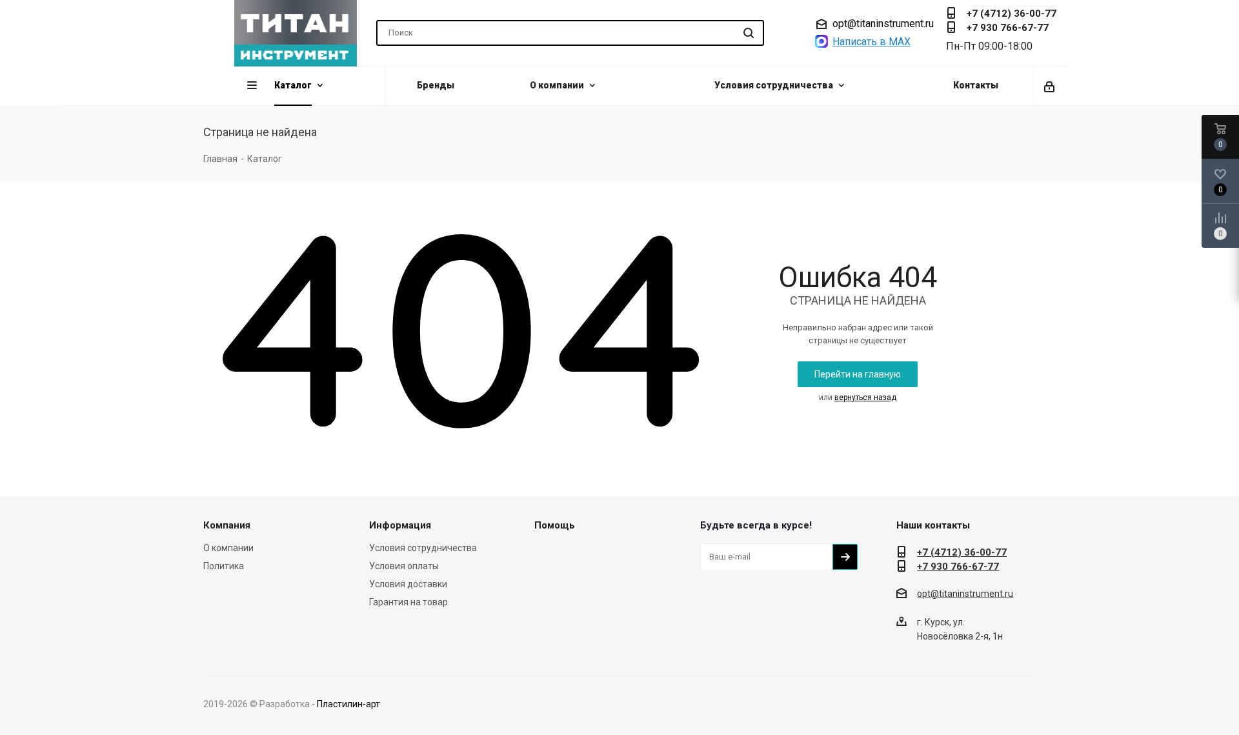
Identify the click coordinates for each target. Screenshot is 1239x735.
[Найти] (748, 33)
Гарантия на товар (408, 602)
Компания (226, 525)
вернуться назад (865, 397)
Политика (223, 566)
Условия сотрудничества (423, 548)
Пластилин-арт (348, 704)
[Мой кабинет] (1050, 86)
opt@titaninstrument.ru (883, 24)
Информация (400, 525)
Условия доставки (408, 584)
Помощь (554, 525)
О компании (228, 548)
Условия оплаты (404, 566)
